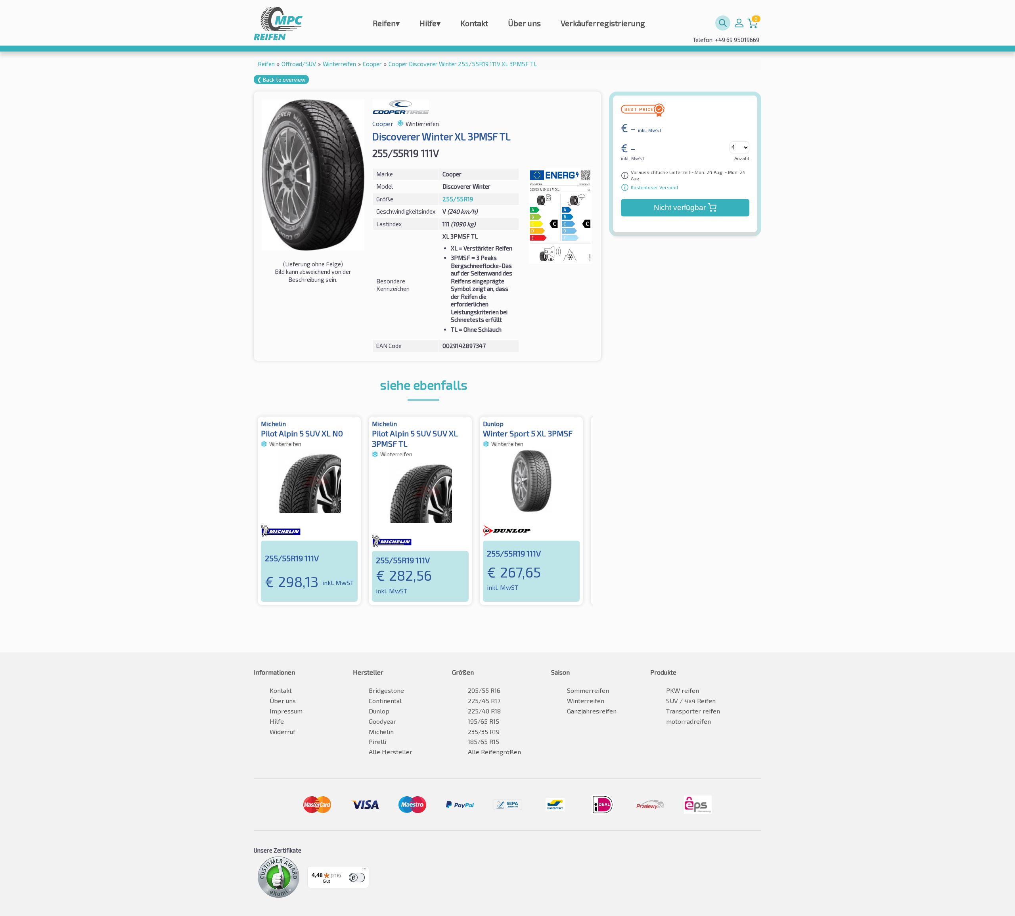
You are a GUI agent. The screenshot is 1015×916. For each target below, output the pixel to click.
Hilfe (429, 23)
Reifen (386, 23)
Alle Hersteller (390, 751)
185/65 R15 (483, 741)
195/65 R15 (483, 721)
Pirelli (377, 741)
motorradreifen (688, 721)
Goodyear (382, 721)
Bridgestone (386, 690)
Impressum (286, 711)
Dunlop (379, 711)
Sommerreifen (588, 690)
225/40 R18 (484, 711)
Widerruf (282, 731)
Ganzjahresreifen (592, 711)
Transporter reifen (693, 711)
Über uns (524, 23)
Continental (385, 700)
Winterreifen (585, 700)
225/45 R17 (484, 700)
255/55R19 (457, 199)
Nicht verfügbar (680, 207)
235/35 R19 (484, 731)
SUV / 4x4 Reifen (691, 700)
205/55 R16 (484, 690)
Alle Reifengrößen (494, 751)
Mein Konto (739, 23)
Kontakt (474, 23)
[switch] (357, 877)
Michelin (381, 731)
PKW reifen (682, 690)
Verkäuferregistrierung (603, 23)
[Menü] (364, 871)
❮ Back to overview (281, 79)
